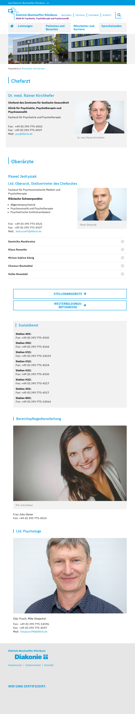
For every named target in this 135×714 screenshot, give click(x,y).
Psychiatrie (13, 68)
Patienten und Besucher (55, 27)
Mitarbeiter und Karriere (84, 27)
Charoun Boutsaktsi (20, 265)
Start (12, 28)
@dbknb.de (26, 133)
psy (17, 133)
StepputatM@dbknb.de (33, 631)
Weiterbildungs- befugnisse (68, 305)
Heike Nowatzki (18, 274)
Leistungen (25, 26)
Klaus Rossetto (17, 249)
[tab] (67, 241)
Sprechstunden (111, 26)
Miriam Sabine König (21, 257)
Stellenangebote (68, 294)
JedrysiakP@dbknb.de (28, 231)
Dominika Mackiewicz (21, 241)
